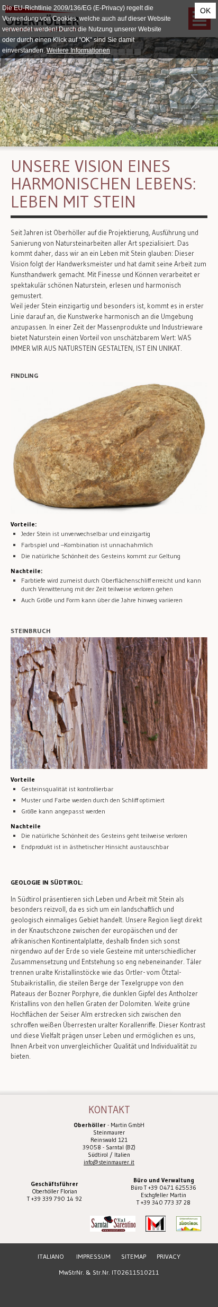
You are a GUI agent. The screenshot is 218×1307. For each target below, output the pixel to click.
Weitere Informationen (78, 50)
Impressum (93, 1256)
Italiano (51, 1256)
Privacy (168, 1256)
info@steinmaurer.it (109, 1162)
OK (205, 10)
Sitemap (133, 1256)
